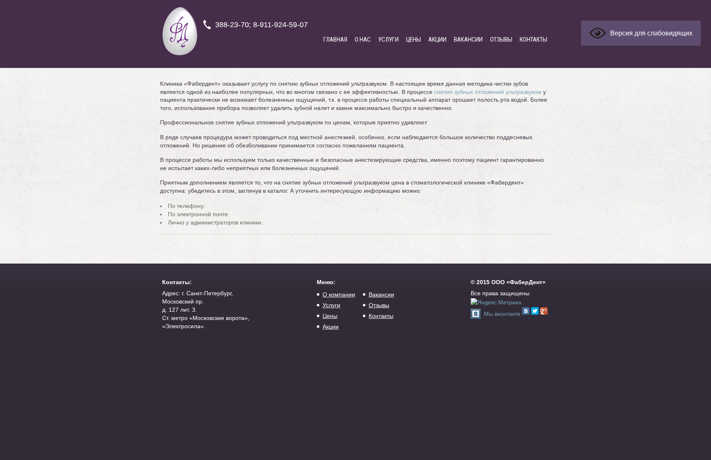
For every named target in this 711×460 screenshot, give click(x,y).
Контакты (533, 39)
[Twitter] (535, 311)
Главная (335, 39)
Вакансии (468, 39)
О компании (339, 294)
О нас (363, 39)
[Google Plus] (544, 311)
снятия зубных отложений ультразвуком (487, 92)
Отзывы (501, 39)
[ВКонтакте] (526, 311)
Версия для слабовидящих (651, 33)
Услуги (388, 39)
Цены (413, 39)
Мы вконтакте (502, 314)
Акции (437, 39)
